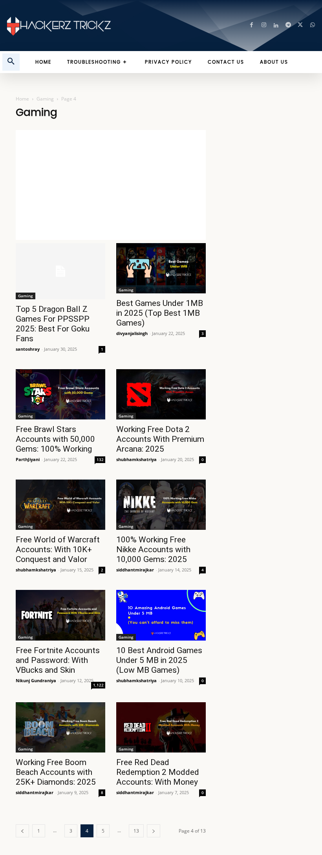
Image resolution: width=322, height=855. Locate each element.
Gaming (45, 98)
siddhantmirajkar (135, 570)
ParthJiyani (28, 459)
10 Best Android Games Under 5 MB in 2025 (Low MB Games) (159, 660)
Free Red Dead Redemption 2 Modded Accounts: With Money (157, 772)
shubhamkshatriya (136, 459)
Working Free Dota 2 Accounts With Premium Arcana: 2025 (160, 439)
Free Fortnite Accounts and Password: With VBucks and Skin (58, 660)
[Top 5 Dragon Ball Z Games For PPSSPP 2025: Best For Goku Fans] (60, 271)
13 (136, 831)
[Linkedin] (276, 26)
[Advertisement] (111, 185)
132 (100, 459)
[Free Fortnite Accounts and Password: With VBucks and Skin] (60, 615)
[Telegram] (288, 26)
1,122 (98, 685)
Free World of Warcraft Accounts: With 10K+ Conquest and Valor (58, 549)
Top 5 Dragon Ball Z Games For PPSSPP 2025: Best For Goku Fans (53, 323)
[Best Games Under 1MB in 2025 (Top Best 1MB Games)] (161, 268)
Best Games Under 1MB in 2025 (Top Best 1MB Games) (159, 313)
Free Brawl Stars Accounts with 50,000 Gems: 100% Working (55, 439)
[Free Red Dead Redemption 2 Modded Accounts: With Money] (161, 727)
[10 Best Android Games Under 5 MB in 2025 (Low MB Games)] (161, 615)
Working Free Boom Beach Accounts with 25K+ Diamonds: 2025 (56, 772)
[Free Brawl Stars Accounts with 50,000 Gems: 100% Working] (60, 394)
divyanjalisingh (132, 333)
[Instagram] (264, 26)
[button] (11, 62)
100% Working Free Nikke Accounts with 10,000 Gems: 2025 (153, 549)
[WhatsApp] (312, 26)
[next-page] (153, 830)
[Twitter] (300, 26)
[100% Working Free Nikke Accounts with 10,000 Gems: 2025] (161, 505)
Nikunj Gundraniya (36, 680)
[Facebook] (251, 26)
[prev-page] (22, 830)
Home (22, 98)
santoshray (28, 349)
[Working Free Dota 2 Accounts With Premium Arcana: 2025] (161, 394)
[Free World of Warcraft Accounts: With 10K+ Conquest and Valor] (60, 505)
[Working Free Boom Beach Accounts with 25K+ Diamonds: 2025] (60, 727)
